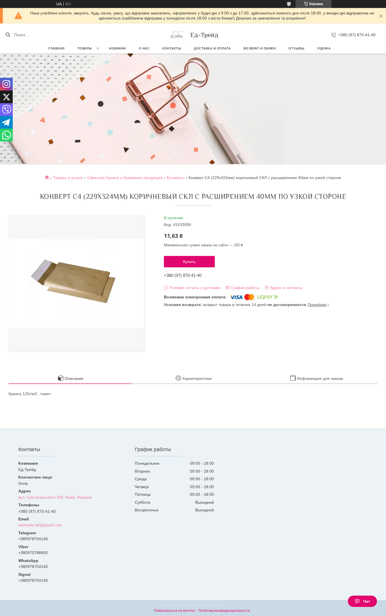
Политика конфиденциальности (224, 611)
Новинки (117, 48)
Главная (56, 48)
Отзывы (296, 48)
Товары (84, 48)
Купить (189, 261)
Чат (366, 601)
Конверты (176, 177)
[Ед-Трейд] (176, 34)
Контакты (171, 48)
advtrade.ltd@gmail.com (40, 525)
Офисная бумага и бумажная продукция (125, 177)
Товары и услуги (68, 177)
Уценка (324, 48)
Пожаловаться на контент (175, 611)
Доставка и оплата (212, 48)
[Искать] (7, 35)
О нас (144, 48)
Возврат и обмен (260, 48)
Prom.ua (217, 606)
